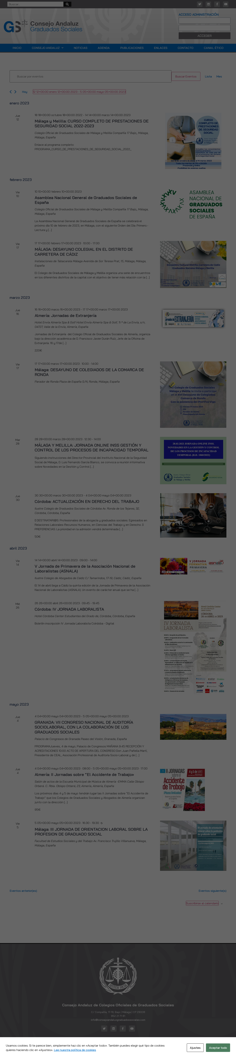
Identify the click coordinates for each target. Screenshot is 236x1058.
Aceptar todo (218, 1048)
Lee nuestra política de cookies (75, 1050)
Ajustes (195, 1048)
